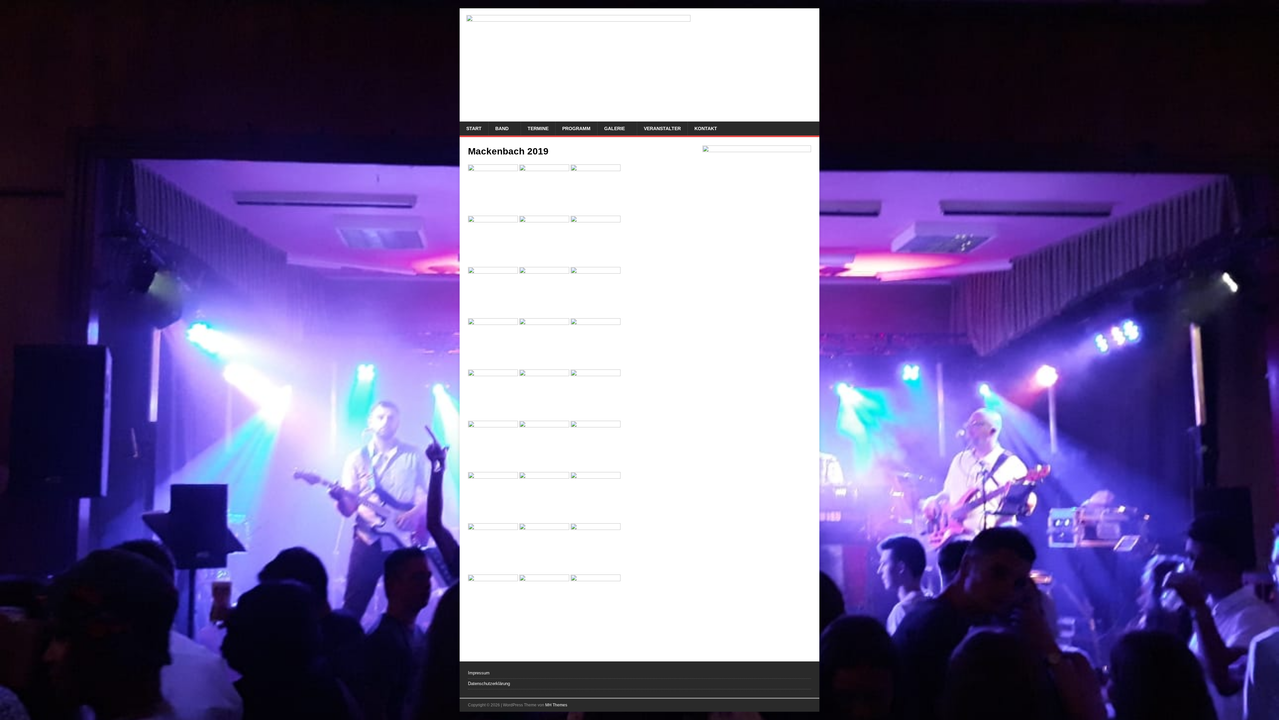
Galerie (614, 128)
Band (502, 128)
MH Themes (556, 705)
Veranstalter (662, 128)
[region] (756, 395)
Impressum (479, 672)
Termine (538, 128)
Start (474, 128)
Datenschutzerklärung (489, 683)
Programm (576, 128)
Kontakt (705, 128)
